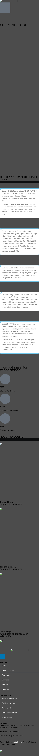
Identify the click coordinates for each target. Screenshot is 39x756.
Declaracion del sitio (9, 713)
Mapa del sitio (7, 717)
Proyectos (5, 675)
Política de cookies (9, 703)
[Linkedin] (2, 656)
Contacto (5, 689)
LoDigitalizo (17, 742)
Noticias (5, 685)
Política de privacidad (10, 698)
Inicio (4, 666)
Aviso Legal (6, 708)
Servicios (5, 680)
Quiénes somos (8, 670)
